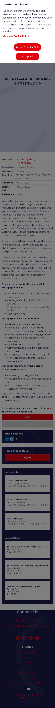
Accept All (27, 56)
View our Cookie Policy (16, 36)
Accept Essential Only (27, 47)
